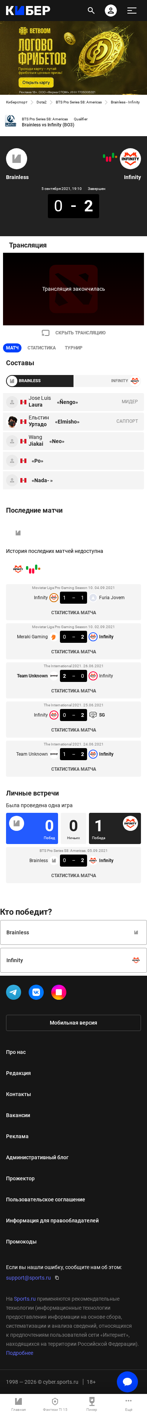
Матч (12, 348)
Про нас (16, 1052)
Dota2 (42, 102)
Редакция (18, 1073)
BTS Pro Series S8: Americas (79, 102)
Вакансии (18, 1115)
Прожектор (20, 1178)
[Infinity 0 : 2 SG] (107, 159)
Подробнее (19, 1353)
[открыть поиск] (91, 11)
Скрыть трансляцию (80, 333)
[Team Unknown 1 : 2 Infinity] (104, 156)
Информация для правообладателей (52, 1221)
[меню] (132, 10)
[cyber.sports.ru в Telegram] (15, 994)
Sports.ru (25, 1299)
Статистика (42, 348)
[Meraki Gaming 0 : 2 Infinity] (113, 155)
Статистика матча (73, 612)
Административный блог (37, 1157)
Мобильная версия (73, 1023)
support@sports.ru (28, 1278)
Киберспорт (17, 102)
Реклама (17, 1136)
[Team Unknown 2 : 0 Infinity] (110, 159)
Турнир (74, 348)
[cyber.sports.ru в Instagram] (60, 994)
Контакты (18, 1094)
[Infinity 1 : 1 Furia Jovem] (116, 157)
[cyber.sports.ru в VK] (38, 994)
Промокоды (21, 1242)
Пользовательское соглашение (45, 1199)
